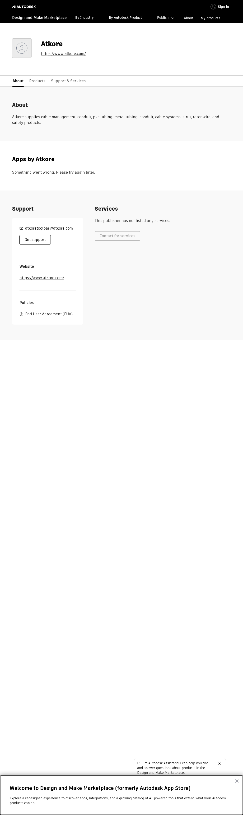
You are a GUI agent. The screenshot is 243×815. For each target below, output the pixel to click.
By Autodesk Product (125, 17)
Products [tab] (37, 81)
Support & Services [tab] (68, 81)
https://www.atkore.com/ (63, 54)
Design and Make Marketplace (39, 17)
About (188, 18)
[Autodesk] (24, 6)
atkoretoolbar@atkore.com (49, 228)
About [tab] (18, 81)
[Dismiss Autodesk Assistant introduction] (219, 763)
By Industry (84, 17)
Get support (35, 239)
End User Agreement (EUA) (49, 314)
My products (210, 18)
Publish (162, 17)
